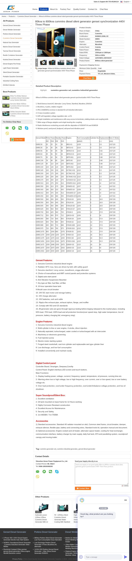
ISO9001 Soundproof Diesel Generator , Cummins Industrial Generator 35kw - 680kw (17, 544)
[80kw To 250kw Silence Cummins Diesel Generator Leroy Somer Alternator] (5, 98)
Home (34, 9)
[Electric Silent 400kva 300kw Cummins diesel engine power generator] (56, 42)
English (126, 2)
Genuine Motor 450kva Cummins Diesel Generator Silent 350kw (19, 106)
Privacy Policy (17, 559)
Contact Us (92, 9)
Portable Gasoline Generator (13, 77)
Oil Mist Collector (9, 85)
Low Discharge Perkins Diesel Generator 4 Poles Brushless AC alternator (45, 544)
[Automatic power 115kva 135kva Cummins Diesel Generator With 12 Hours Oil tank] (44, 507)
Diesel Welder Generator (11, 30)
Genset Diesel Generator (11, 25)
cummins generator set (48, 449)
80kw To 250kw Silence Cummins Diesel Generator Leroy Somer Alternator (19, 98)
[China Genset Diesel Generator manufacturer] (12, 9)
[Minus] (125, 500)
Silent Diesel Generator (11, 72)
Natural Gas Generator (11, 42)
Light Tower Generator (11, 68)
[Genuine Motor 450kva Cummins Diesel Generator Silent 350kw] (5, 106)
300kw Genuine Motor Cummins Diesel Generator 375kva (19, 114)
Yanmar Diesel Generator (12, 51)
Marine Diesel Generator (11, 47)
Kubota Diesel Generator (11, 59)
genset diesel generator (87, 449)
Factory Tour (65, 9)
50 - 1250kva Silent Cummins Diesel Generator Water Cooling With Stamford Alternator (62, 519)
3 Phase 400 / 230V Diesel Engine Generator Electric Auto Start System (16, 539)
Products (43, 9)
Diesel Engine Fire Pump (11, 64)
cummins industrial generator (67, 449)
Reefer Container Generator (13, 55)
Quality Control (79, 9)
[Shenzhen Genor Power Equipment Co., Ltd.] (36, 62)
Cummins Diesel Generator (26, 16)
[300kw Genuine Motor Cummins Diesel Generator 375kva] (5, 113)
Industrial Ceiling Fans (11, 81)
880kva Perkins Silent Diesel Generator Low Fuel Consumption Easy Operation (48, 539)
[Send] (125, 557)
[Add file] (81, 557)
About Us (53, 9)
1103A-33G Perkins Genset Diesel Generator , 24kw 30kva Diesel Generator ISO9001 (46, 551)
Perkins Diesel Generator (12, 34)
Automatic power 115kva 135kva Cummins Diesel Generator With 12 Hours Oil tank (41, 519)
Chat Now (104, 9)
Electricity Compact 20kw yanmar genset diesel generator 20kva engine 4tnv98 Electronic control (16, 551)
